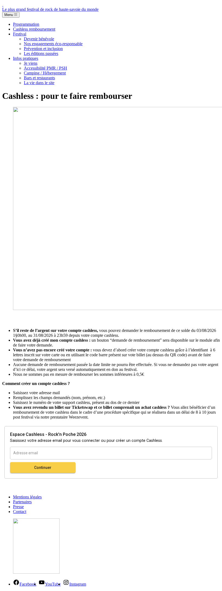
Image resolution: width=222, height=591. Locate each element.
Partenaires (22, 501)
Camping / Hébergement (45, 73)
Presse (18, 506)
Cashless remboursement (34, 29)
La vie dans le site (39, 82)
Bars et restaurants (39, 78)
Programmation (26, 24)
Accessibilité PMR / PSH (45, 68)
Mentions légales (27, 497)
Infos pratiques (25, 58)
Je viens (30, 63)
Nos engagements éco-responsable (53, 43)
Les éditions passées (41, 53)
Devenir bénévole (39, 39)
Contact (19, 511)
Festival (19, 34)
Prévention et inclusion (43, 48)
